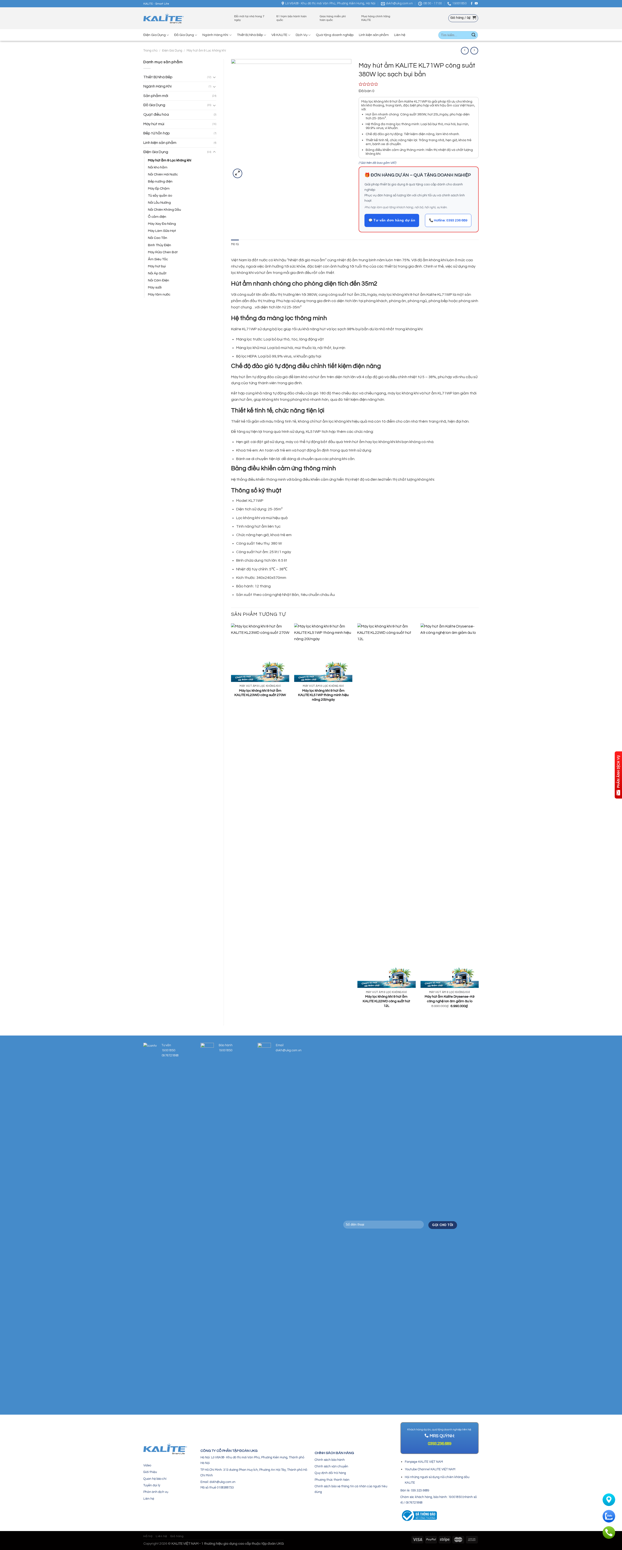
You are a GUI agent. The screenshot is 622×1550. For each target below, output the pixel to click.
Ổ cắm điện (157, 216)
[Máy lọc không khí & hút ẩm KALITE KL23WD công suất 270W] (260, 652)
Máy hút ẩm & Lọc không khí (206, 50)
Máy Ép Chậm (159, 188)
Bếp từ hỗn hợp (156, 133)
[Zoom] (237, 173)
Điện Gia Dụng (154, 35)
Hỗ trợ (148, 1536)
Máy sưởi (155, 287)
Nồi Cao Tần (157, 238)
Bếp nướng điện (160, 181)
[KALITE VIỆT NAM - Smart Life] (163, 18)
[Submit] (473, 35)
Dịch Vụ (301, 35)
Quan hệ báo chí (154, 1478)
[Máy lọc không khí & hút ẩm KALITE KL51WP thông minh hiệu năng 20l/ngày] (323, 652)
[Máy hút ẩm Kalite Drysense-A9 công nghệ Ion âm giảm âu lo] (449, 805)
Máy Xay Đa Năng (162, 224)
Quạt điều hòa (156, 114)
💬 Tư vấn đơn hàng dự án (391, 220)
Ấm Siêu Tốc (158, 259)
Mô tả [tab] (235, 244)
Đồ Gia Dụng (184, 35)
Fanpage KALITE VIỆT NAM (424, 1461)
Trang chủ (150, 50)
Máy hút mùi (153, 124)
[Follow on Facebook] (471, 3)
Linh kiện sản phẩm (374, 35)
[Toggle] (214, 77)
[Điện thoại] (609, 1532)
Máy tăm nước (159, 294)
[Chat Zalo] (609, 1516)
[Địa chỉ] (609, 1499)
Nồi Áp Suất (157, 273)
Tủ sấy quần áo (160, 195)
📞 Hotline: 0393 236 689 (448, 220)
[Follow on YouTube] (476, 3)
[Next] (478, 820)
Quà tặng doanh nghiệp (335, 35)
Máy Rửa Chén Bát (163, 252)
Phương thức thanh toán (332, 1479)
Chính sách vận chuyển (331, 1466)
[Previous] (231, 820)
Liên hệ (399, 35)
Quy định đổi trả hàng (330, 1473)
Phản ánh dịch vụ (155, 1492)
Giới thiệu (150, 1472)
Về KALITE (279, 35)
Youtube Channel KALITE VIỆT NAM (430, 1469)
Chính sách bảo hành (330, 1460)
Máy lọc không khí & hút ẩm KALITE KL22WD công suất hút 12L (386, 1001)
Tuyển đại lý (151, 1485)
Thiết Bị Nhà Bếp (250, 35)
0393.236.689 (439, 1444)
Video (147, 1465)
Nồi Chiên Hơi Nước (163, 174)
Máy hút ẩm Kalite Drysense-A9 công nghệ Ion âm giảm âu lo (449, 999)
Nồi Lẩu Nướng (159, 202)
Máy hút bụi (157, 266)
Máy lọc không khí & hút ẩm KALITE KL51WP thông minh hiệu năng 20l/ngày (323, 695)
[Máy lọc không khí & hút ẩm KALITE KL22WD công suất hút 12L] (386, 805)
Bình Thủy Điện (159, 245)
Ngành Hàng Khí (215, 35)
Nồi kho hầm (157, 167)
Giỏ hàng (177, 1536)
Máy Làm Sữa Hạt (162, 231)
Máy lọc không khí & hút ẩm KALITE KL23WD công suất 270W (260, 693)
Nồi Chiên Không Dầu (164, 209)
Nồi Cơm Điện (158, 280)
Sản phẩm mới (155, 96)
